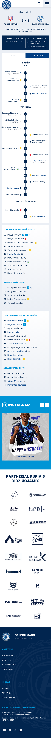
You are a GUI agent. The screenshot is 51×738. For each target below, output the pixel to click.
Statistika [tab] (37, 55)
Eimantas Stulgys (15, 355)
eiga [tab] (13, 55)
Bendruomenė (7, 669)
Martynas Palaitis (39, 175)
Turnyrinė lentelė (9, 665)
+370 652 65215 (8, 720)
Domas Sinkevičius (38, 38)
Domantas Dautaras (16, 385)
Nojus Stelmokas (38, 216)
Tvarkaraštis (7, 656)
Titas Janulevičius (38, 88)
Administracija (8, 697)
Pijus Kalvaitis (13, 332)
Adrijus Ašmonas (39, 161)
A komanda (6, 693)
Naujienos (6, 688)
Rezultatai (6, 660)
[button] (39, 3)
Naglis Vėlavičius (14, 324)
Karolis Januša (13, 254)
